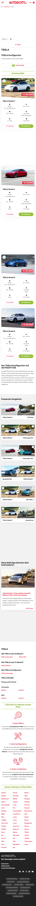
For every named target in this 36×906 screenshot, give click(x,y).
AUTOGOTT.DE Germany (12, 878)
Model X (4, 698)
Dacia (3, 832)
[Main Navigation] (2, 2)
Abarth (3, 793)
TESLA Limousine (7, 657)
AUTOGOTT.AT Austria (24, 878)
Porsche (27, 805)
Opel (26, 796)
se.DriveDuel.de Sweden (11, 893)
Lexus (15, 817)
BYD (2, 817)
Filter (19, 45)
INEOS (15, 799)
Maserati (16, 829)
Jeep (14, 805)
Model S (21, 690)
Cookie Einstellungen (8, 868)
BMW (3, 814)
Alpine (3, 802)
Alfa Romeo (5, 799)
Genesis (4, 847)
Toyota (26, 835)
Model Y (21, 698)
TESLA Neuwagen (7, 673)
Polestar (27, 802)
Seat (25, 814)
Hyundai (15, 796)
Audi (2, 808)
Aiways (3, 796)
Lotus (15, 820)
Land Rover (16, 814)
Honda (15, 793)
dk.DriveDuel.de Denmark (24, 893)
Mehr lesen (29, 608)
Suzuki (26, 829)
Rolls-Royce (28, 811)
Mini (14, 841)
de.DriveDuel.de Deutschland (23, 881)
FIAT (2, 841)
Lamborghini (17, 811)
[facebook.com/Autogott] (20, 871)
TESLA (26, 832)
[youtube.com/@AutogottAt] (33, 871)
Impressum (5, 864)
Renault (27, 808)
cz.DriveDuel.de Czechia (12, 890)
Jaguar (15, 802)
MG (14, 838)
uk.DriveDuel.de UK (30, 884)
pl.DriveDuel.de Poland (25, 887)
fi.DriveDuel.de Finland (18, 896)
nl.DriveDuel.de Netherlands (12, 887)
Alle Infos (11, 126)
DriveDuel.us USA (10, 881)
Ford (2, 844)
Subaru (26, 826)
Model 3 (3, 690)
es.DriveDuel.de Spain (18, 884)
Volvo (26, 844)
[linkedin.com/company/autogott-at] (29, 871)
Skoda (26, 817)
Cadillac (3, 820)
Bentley (3, 811)
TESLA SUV (22, 657)
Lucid (14, 823)
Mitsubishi (16, 844)
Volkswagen (28, 841)
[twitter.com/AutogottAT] (23, 871)
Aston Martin (5, 805)
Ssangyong (28, 823)
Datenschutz (5, 866)
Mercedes (16, 835)
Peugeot (27, 799)
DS (2, 835)
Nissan (26, 793)
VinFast (26, 838)
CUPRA (3, 829)
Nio (14, 847)
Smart (26, 820)
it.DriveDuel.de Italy (24, 890)
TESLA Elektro (6, 665)
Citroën (3, 826)
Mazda (15, 832)
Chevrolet (4, 823)
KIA (14, 808)
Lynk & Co (16, 826)
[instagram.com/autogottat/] (26, 871)
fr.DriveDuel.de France (7, 884)
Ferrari (3, 838)
